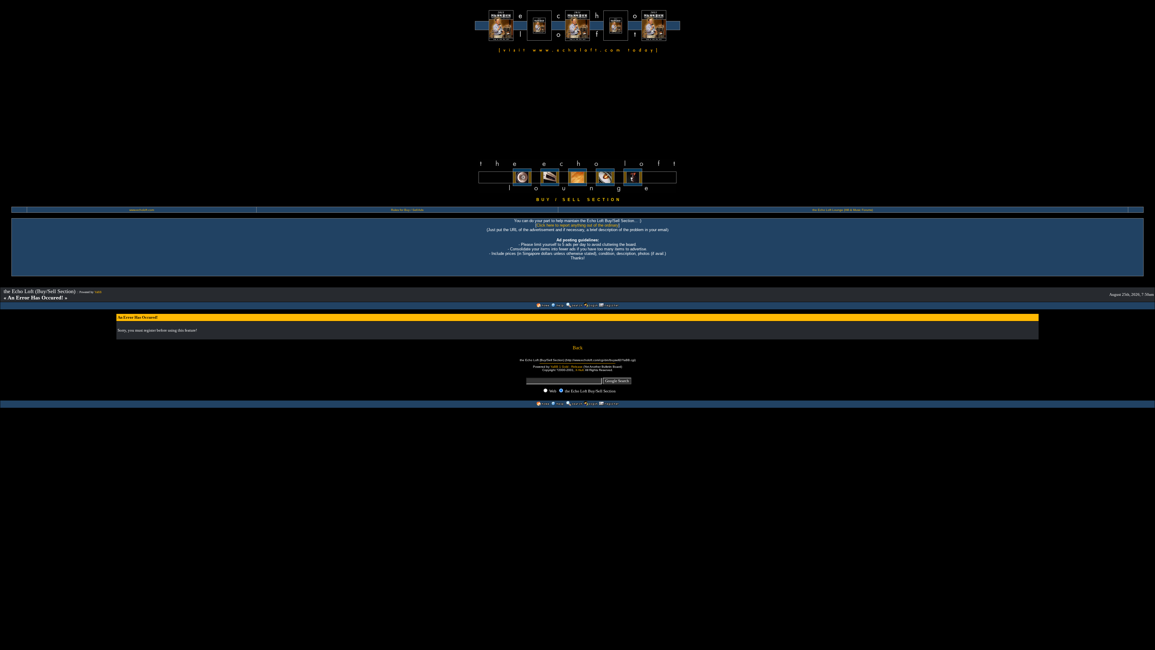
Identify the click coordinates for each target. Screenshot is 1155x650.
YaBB (98, 292)
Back (578, 347)
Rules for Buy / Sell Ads (407, 210)
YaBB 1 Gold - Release (566, 366)
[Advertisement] (577, 107)
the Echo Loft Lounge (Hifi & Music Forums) (842, 210)
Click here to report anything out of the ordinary (577, 225)
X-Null (579, 370)
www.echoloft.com (141, 210)
